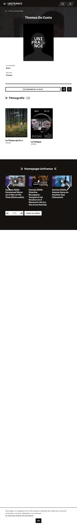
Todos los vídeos (33, 213)
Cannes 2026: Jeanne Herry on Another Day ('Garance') (60, 194)
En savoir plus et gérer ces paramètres (19, 515)
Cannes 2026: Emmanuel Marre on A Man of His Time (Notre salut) (14, 194)
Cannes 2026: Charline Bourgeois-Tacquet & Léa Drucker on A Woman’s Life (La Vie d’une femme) (38, 197)
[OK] (38, 521)
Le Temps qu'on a (14, 140)
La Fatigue (36, 142)
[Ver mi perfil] (70, 4)
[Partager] (64, 89)
